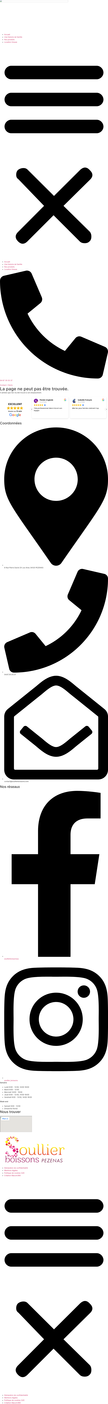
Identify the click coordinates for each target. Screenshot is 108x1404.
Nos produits (9, 39)
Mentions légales (11, 1170)
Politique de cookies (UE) (14, 1173)
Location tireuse (10, 42)
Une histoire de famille (13, 37)
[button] (54, 151)
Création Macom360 (12, 1175)
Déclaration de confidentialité (16, 1168)
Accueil (7, 34)
